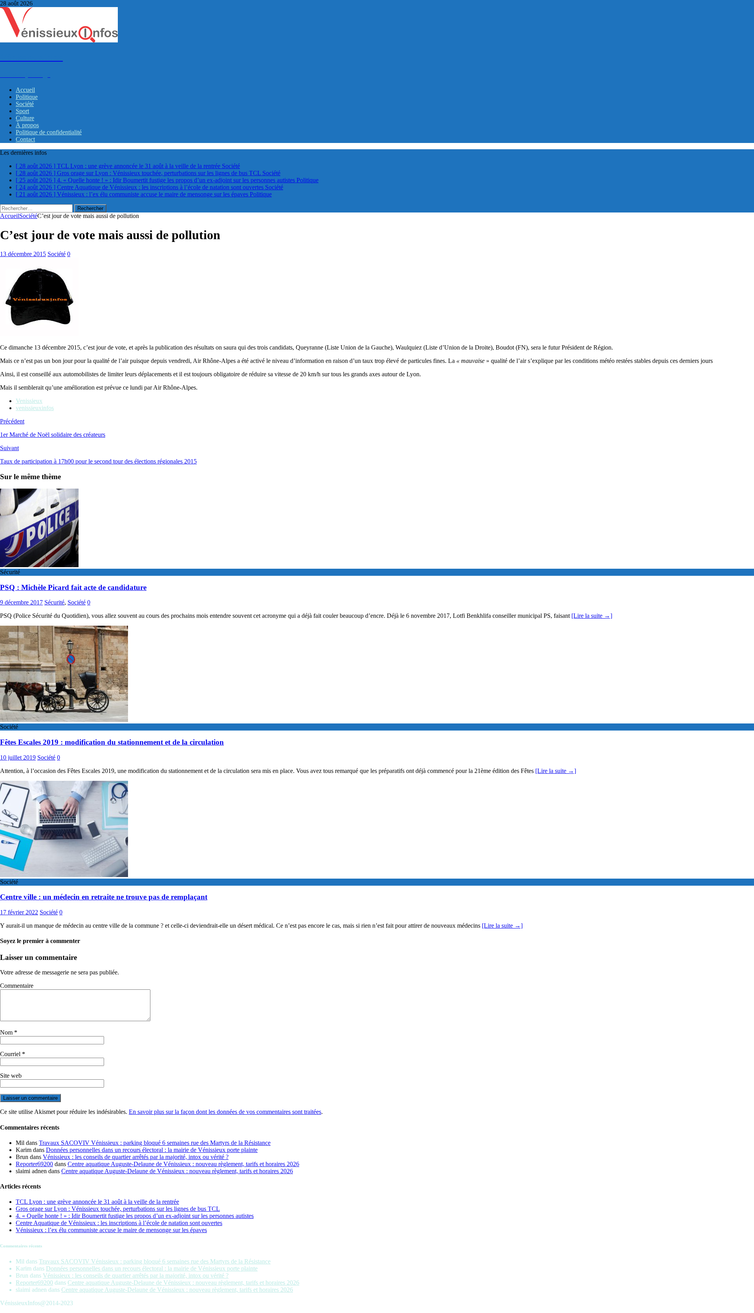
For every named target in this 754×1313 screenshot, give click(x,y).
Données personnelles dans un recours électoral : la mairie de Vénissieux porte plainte (152, 1149)
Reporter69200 (34, 1164)
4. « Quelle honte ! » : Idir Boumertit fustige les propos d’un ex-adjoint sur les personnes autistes (135, 1215)
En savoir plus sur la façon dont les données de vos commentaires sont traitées (225, 1111)
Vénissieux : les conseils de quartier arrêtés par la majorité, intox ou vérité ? (136, 1157)
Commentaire (16, 985)
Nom (7, 1032)
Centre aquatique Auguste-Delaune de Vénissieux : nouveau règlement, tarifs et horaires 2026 (183, 1164)
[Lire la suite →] (591, 615)
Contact (25, 139)
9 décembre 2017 (21, 602)
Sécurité (54, 602)
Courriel (11, 1054)
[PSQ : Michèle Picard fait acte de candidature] (39, 565)
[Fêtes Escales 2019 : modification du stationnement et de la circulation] (64, 719)
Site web (11, 1075)
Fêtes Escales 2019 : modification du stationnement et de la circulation (112, 742)
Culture (25, 118)
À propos (27, 125)
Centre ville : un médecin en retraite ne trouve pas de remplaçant (103, 897)
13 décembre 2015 (23, 254)
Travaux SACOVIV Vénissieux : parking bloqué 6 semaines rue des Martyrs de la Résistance (155, 1142)
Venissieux (29, 400)
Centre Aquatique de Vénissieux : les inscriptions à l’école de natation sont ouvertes (119, 1223)
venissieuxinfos (35, 408)
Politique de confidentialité (49, 132)
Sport (22, 111)
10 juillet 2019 (18, 757)
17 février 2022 (19, 912)
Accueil (25, 89)
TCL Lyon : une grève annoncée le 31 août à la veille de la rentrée (97, 1201)
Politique (27, 96)
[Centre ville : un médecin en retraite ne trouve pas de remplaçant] (64, 875)
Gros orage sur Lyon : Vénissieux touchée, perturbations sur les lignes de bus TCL (118, 1208)
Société (25, 104)
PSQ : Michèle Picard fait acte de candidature (73, 587)
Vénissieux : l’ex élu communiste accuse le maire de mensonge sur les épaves (111, 1230)
